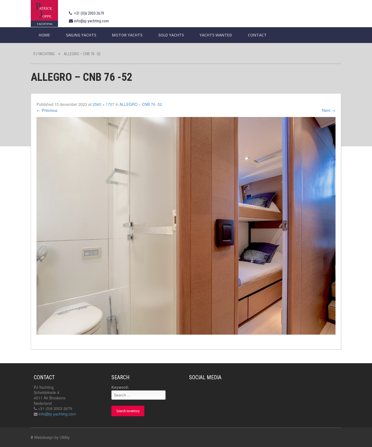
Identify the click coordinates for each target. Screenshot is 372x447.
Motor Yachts (127, 35)
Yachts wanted (216, 35)
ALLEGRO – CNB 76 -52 (141, 104)
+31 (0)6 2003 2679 (89, 13)
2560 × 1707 (103, 104)
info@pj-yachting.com (91, 21)
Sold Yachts (171, 35)
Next (329, 110)
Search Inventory (127, 411)
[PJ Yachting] (44, 12)
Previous (46, 110)
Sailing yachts (81, 35)
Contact (257, 35)
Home (44, 35)
